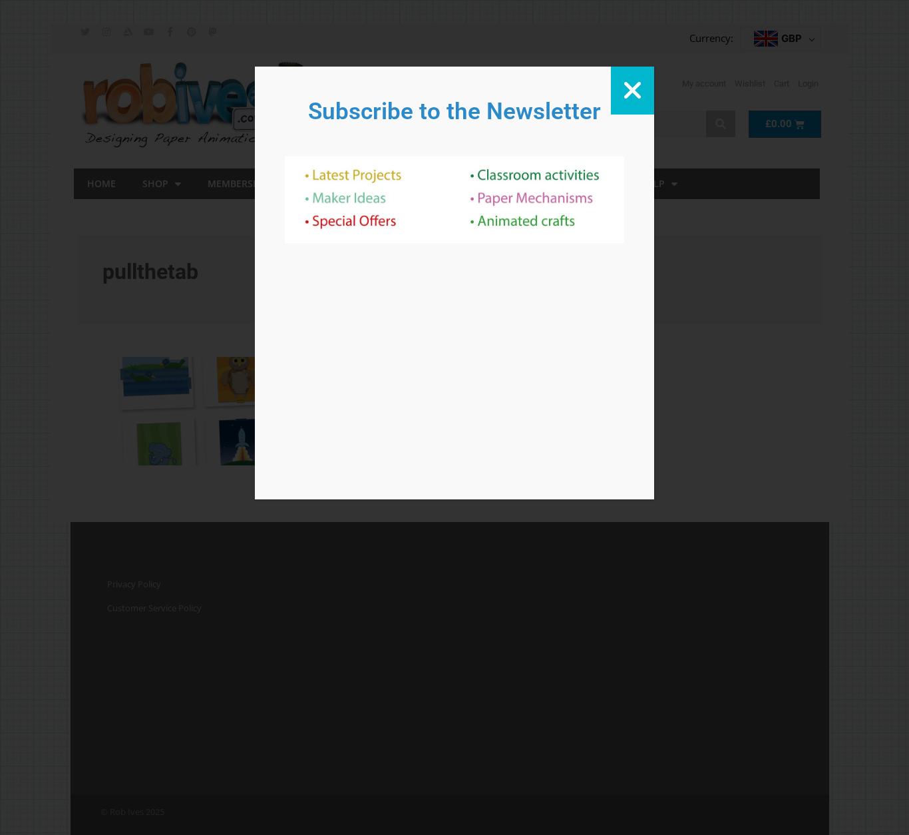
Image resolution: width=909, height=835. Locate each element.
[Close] (632, 91)
